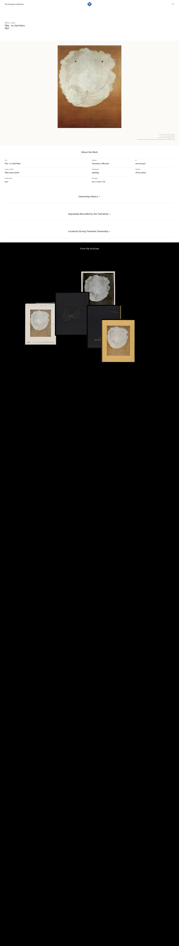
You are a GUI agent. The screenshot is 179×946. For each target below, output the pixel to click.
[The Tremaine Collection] (89, 4)
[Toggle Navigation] (173, 4)
